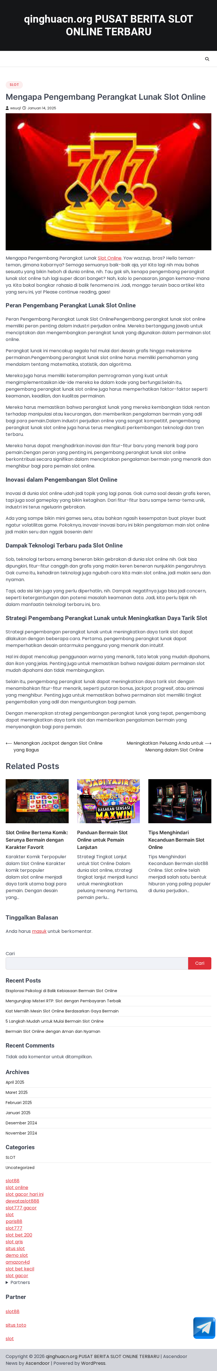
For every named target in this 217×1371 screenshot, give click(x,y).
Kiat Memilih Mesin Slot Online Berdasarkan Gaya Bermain (62, 1011)
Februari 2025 (19, 1102)
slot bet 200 (19, 1235)
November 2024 (21, 1133)
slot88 (12, 1180)
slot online (17, 1187)
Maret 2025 (17, 1092)
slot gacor (17, 1275)
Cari (10, 953)
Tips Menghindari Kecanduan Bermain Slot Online (176, 839)
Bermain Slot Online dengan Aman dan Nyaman (53, 1031)
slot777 (14, 1228)
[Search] (207, 59)
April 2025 (15, 1082)
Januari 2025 (18, 1113)
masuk (39, 931)
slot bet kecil (20, 1269)
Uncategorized (20, 1167)
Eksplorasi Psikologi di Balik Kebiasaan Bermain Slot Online (61, 991)
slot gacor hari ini (25, 1194)
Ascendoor (37, 1363)
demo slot (17, 1255)
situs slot (15, 1248)
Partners (20, 1282)
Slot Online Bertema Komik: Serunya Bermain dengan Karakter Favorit (37, 839)
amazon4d (18, 1262)
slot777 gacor (21, 1208)
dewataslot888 (22, 1201)
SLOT (14, 84)
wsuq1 (15, 108)
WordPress (93, 1363)
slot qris (14, 1242)
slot (10, 1214)
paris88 (14, 1221)
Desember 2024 (21, 1123)
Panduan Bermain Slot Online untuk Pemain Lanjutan (102, 839)
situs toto (16, 1325)
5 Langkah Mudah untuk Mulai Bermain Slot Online (55, 1021)
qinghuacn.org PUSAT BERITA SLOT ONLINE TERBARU (102, 1356)
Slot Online (109, 258)
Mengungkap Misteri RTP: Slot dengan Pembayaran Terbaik (63, 1001)
